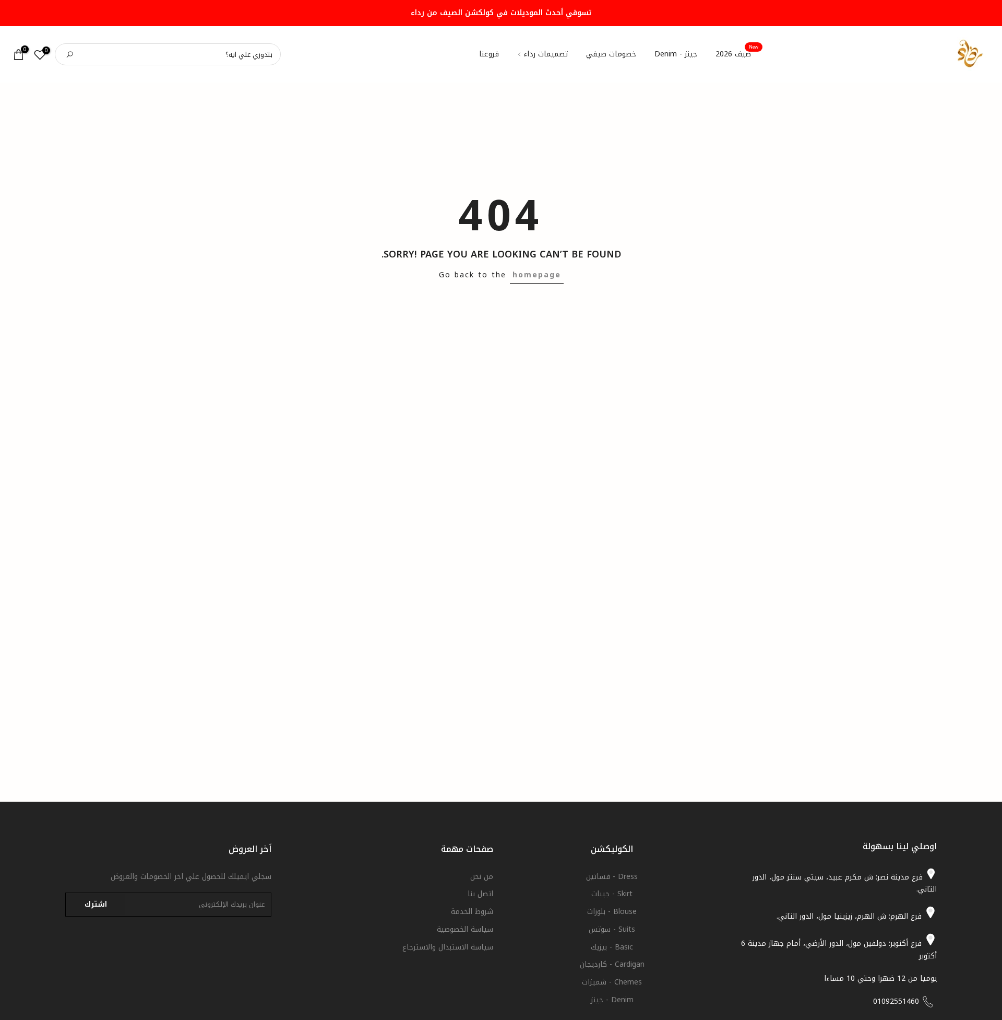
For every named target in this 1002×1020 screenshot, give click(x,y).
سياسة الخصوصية (465, 929)
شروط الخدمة (472, 912)
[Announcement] (501, 13)
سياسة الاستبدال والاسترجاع (447, 947)
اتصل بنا (480, 894)
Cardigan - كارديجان (612, 964)
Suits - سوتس (612, 929)
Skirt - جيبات (612, 894)
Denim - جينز (612, 1000)
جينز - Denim (675, 54)
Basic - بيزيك (612, 947)
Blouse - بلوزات (612, 912)
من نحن (481, 877)
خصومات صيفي (611, 54)
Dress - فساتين (612, 877)
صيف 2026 (737, 54)
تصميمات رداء (545, 54)
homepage (536, 275)
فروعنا (489, 54)
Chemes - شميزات (612, 982)
